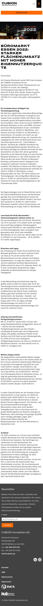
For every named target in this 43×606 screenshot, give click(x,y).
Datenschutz (7, 577)
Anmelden (7, 525)
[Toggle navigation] (34, 4)
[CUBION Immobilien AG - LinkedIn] (35, 559)
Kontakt (5, 567)
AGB (3, 572)
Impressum (6, 582)
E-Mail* (5, 515)
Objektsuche (21, 13)
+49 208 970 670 (12, 547)
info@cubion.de (8, 554)
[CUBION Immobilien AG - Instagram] (40, 559)
